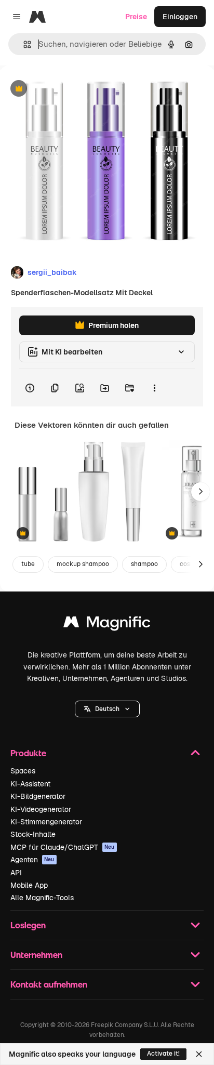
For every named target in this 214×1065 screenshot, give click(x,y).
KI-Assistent (30, 783)
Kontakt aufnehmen (48, 984)
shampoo (144, 564)
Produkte (28, 752)
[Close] (199, 1054)
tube (28, 564)
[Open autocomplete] (23, 44)
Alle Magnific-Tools (42, 897)
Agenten (32, 859)
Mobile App (29, 885)
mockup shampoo (83, 564)
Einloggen (180, 16)
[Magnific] (107, 624)
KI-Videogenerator (40, 809)
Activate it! (163, 1053)
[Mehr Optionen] (154, 387)
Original (66, 89)
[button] (107, 709)
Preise (136, 16)
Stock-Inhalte (33, 834)
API (16, 872)
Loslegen (28, 924)
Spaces (22, 770)
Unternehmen (36, 954)
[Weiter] (200, 492)
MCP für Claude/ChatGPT (62, 847)
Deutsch (107, 709)
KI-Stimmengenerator (46, 821)
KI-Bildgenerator (37, 796)
